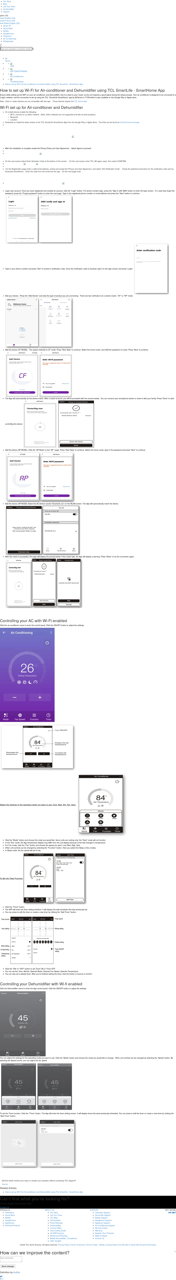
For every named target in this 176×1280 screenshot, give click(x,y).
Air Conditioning (9, 38)
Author (16, 1272)
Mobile (6, 31)
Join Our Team (9, 6)
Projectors (7, 36)
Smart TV (7, 25)
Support (6, 11)
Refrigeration (8, 41)
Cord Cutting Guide (58, 1230)
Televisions (9, 1212)
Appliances (9, 1223)
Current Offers (56, 1228)
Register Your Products (104, 1233)
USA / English (55, 1241)
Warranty (98, 1230)
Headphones (8, 33)
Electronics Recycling (58, 1235)
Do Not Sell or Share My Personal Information (137, 1244)
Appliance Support (102, 1223)
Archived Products (12, 1225)
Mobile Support (101, 1217)
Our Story (7, 1)
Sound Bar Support (103, 1215)
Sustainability (8, 9)
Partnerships (55, 1220)
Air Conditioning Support (105, 1225)
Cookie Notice (112, 1244)
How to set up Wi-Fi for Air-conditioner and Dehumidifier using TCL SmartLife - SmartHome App (44, 84)
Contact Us (4, 1207)
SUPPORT (94, 1210)
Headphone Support (103, 1220)
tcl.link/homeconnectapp (129, 122)
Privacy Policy (63, 1244)
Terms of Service (78, 1244)
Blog (5, 4)
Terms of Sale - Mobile (95, 1244)
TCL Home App (80, 101)
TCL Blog (54, 1217)
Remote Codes (101, 1228)
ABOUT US (49, 1210)
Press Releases (56, 1223)
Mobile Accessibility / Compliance (63, 1238)
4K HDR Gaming (57, 1233)
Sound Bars (8, 28)
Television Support (102, 1212)
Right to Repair (101, 1235)
